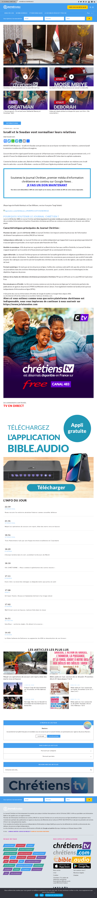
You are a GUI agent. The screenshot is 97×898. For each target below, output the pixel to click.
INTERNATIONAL (12, 123)
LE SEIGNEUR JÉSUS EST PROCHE (55, 13)
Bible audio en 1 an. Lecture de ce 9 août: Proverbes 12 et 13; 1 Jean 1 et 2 (82, 689)
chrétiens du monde (10, 853)
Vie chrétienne (37, 869)
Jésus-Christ (21, 857)
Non (41, 895)
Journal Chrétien (27, 219)
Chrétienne (8, 869)
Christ (13, 857)
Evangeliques (26, 869)
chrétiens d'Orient (39, 853)
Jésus (6, 857)
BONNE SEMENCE (21, 13)
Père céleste (41, 857)
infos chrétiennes (15, 873)
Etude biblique (38, 865)
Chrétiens (30, 845)
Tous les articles (53, 736)
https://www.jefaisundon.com (20, 304)
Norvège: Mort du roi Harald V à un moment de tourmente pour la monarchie (35, 703)
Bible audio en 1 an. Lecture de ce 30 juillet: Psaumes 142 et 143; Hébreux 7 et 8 (81, 703)
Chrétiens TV (53, 277)
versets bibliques (9, 865)
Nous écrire (56, 870)
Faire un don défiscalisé (77, 7)
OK (37, 895)
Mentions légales (78, 872)
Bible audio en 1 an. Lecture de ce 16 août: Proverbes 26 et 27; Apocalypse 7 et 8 (71, 678)
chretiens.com (47, 296)
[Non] (95, 893)
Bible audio (14, 861)
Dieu (6, 861)
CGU (54, 872)
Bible (21, 861)
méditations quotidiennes (24, 865)
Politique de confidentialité (54, 895)
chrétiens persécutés (10, 849)
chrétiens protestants (25, 853)
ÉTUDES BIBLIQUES (36, 13)
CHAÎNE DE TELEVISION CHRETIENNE (40, 831)
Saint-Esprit (31, 857)
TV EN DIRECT (13, 405)
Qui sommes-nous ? (79, 870)
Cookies (55, 875)
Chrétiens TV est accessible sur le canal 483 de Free (21, 88)
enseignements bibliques (33, 861)
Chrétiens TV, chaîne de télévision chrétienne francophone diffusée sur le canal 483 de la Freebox (61, 880)
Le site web (41, 736)
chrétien (16, 869)
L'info (6, 873)
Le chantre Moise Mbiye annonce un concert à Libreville (68, 88)
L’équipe (75, 875)
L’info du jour (20, 845)
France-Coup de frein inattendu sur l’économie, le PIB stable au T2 (35, 689)
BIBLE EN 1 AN (9, 13)
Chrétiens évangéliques (26, 849)
